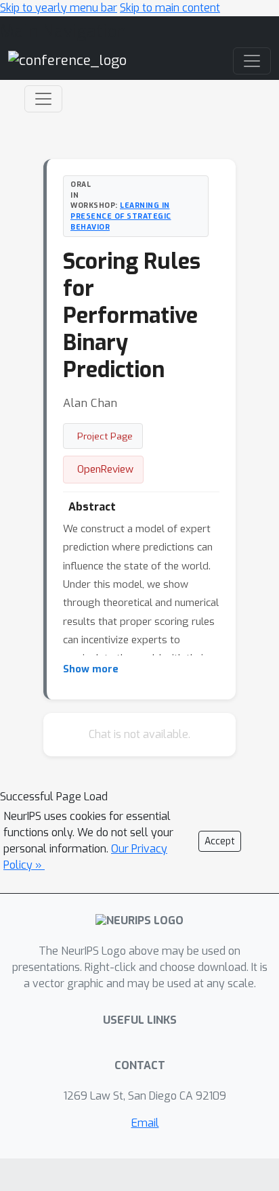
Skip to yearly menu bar (58, 8)
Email (145, 1123)
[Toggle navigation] (43, 98)
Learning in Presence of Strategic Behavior (120, 216)
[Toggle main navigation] (252, 60)
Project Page (105, 436)
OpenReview (105, 469)
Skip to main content (170, 8)
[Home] (67, 60)
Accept (220, 841)
